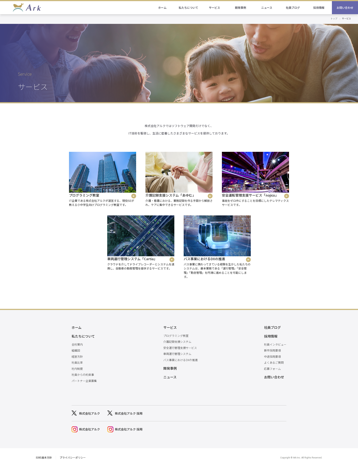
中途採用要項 (272, 356)
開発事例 (240, 8)
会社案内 (77, 344)
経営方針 (77, 356)
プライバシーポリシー (73, 457)
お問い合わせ (345, 8)
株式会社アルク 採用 (128, 413)
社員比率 (77, 362)
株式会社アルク (89, 413)
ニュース (266, 8)
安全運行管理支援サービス (180, 348)
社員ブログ (293, 8)
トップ (334, 18)
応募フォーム (272, 369)
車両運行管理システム (177, 354)
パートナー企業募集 (84, 381)
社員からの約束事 (83, 375)
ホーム (162, 8)
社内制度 (77, 369)
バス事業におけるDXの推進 (180, 360)
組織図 (76, 350)
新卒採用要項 (272, 350)
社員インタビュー (275, 344)
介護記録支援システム (177, 342)
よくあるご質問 (274, 362)
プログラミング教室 (176, 336)
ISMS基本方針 (44, 457)
